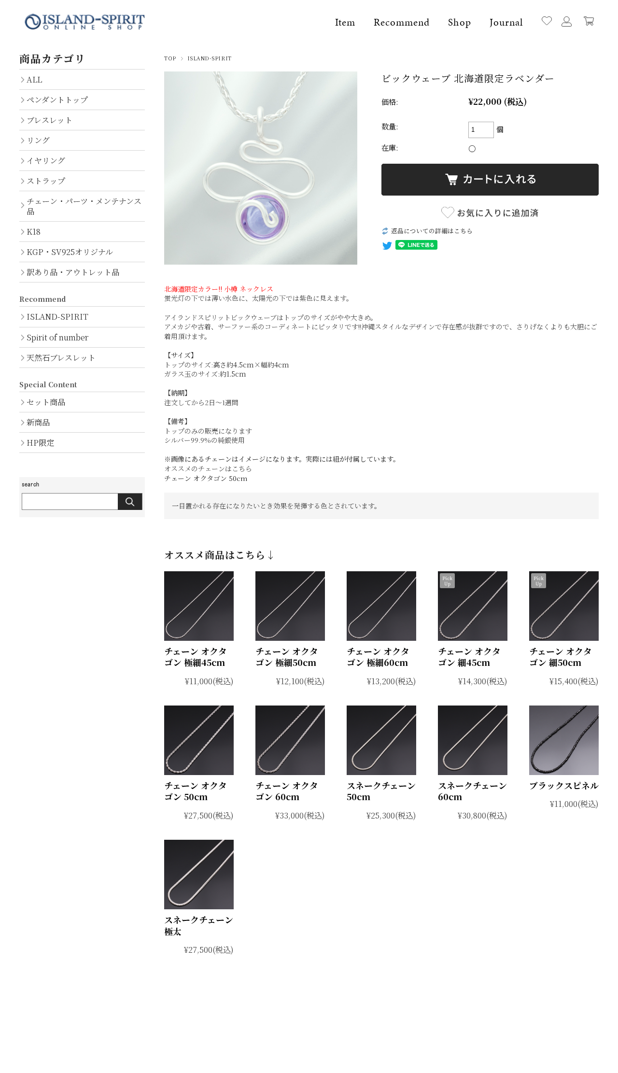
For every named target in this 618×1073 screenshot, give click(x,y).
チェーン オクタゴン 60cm (286, 791)
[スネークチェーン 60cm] (472, 740)
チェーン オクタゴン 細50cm (560, 656)
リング (38, 140)
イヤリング (46, 160)
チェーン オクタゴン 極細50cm (286, 656)
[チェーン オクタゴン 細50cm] (564, 606)
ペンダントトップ (57, 99)
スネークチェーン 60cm (472, 791)
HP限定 (40, 442)
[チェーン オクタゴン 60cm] (290, 740)
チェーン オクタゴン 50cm (206, 478)
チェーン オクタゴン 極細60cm (378, 656)
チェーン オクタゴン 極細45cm (195, 656)
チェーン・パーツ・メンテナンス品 (84, 206)
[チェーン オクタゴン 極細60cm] (381, 606)
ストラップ (46, 180)
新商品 (38, 422)
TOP (170, 58)
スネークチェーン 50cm (381, 791)
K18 (34, 231)
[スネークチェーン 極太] (199, 874)
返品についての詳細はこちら (432, 230)
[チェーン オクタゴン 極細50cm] (290, 606)
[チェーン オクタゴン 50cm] (199, 740)
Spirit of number (57, 337)
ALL (34, 79)
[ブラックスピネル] (564, 740)
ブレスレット (49, 120)
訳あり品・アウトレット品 (73, 272)
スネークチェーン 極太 (198, 925)
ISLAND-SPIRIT (209, 58)
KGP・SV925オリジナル (70, 251)
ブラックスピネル (564, 785)
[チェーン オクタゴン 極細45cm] (199, 606)
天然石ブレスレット (61, 357)
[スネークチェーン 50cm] (381, 740)
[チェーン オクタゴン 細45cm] (472, 606)
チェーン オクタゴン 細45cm (469, 656)
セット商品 (46, 402)
